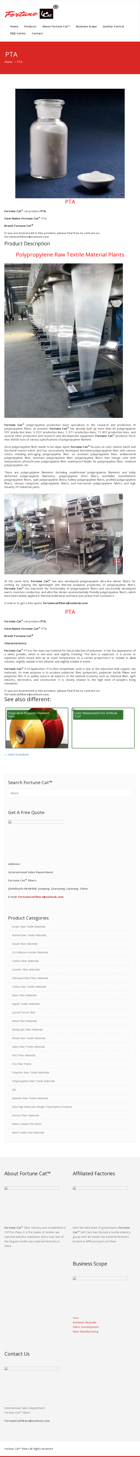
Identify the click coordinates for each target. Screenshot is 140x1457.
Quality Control (113, 26)
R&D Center (18, 33)
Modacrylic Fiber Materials (27, 1029)
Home (14, 26)
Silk (14, 1089)
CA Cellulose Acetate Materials (30, 952)
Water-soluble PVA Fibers (27, 1124)
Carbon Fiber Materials (25, 961)
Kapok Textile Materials (26, 1004)
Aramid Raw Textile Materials (29, 935)
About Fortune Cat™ (56, 26)
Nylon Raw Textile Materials (28, 1046)
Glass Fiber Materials (24, 995)
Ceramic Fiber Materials (26, 969)
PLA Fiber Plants (21, 1064)
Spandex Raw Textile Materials (30, 1098)
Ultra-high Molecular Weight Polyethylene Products (42, 1106)
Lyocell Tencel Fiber (23, 1012)
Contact (37, 33)
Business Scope (86, 26)
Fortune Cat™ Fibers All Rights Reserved (28, 1448)
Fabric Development (86, 1327)
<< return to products (16, 754)
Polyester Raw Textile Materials (30, 1072)
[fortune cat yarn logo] (31, 12)
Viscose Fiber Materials (25, 1115)
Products (30, 26)
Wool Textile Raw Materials (28, 1132)
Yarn (76, 1318)
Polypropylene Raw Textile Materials (33, 1081)
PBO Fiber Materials (24, 1055)
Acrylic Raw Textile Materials (29, 926)
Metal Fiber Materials (24, 1021)
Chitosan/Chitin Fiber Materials (30, 978)
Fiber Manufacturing (85, 1331)
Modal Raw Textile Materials (29, 1038)
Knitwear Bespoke (84, 1322)
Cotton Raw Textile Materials (29, 986)
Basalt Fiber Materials (25, 943)
